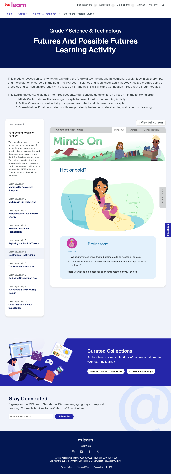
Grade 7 (22, 13)
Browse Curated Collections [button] (106, 371)
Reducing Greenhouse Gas (23, 278)
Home (8, 13)
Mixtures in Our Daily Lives (22, 202)
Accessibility (99, 467)
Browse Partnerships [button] (141, 371)
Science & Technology (44, 13)
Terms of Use (83, 467)
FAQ (111, 467)
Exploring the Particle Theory (24, 243)
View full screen (151, 122)
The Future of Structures (21, 266)
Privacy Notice (66, 467)
